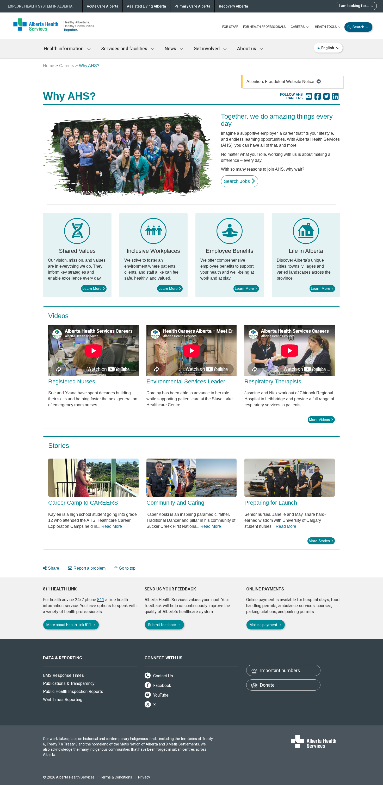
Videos (58, 316)
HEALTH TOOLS (326, 27)
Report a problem (89, 568)
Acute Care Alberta (102, 6)
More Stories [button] (319, 541)
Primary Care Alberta (192, 6)
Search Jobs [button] (237, 181)
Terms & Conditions (116, 777)
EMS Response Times (63, 675)
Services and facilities (124, 48)
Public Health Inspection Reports (73, 691)
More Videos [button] (319, 419)
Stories (58, 445)
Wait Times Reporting (62, 699)
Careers (66, 65)
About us (247, 48)
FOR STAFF (230, 27)
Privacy (144, 777)
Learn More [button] (92, 288)
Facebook (161, 685)
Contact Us (162, 675)
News (171, 48)
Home (48, 65)
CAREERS (298, 27)
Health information (64, 48)
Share (53, 568)
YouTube (160, 695)
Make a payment (264, 625)
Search (358, 27)
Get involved (207, 48)
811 (100, 599)
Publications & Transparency (69, 683)
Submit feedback (162, 625)
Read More (111, 526)
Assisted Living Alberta (146, 6)
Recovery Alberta (233, 6)
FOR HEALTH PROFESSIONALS (264, 27)
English (327, 48)
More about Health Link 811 (69, 625)
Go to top (127, 568)
